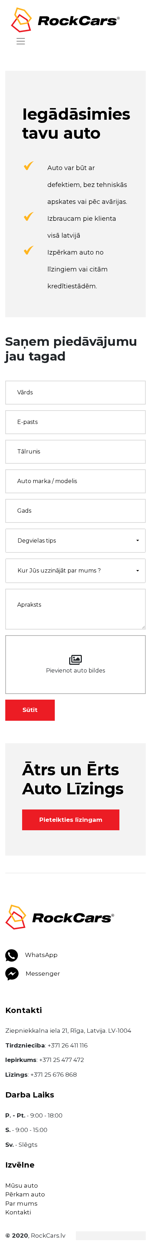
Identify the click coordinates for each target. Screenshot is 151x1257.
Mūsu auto (21, 1185)
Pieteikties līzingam (70, 819)
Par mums (21, 1203)
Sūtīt (30, 709)
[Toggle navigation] (21, 41)
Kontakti (18, 1212)
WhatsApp (41, 954)
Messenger (42, 973)
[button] (75, 540)
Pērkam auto (25, 1194)
